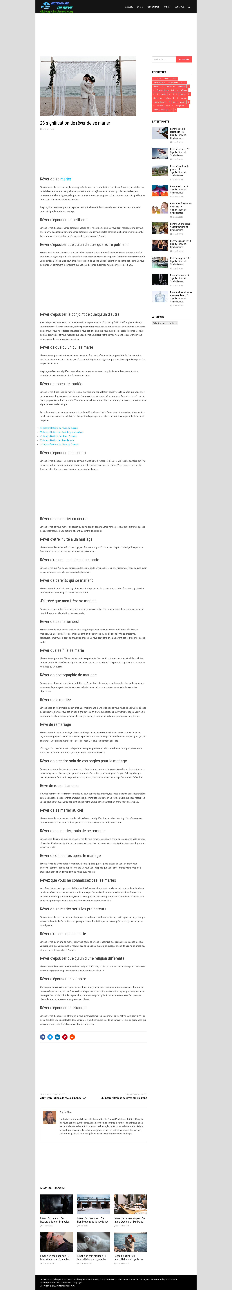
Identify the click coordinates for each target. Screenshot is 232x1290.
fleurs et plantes (162, 90)
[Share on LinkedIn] (57, 1037)
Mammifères (157, 98)
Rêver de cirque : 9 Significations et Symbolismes (179, 189)
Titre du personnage (160, 110)
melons (168, 98)
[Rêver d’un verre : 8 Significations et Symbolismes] (160, 275)
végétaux (179, 6)
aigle (159, 78)
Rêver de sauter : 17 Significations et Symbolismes (180, 152)
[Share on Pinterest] (65, 1037)
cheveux (156, 86)
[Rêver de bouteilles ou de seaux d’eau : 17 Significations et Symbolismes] (160, 292)
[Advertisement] (116, 32)
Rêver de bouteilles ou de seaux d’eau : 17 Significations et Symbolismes (181, 297)
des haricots (170, 86)
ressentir (160, 106)
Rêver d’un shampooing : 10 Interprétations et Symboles (54, 1257)
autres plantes (173, 82)
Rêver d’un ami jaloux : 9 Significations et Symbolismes (180, 226)
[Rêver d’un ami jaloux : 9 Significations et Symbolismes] (160, 224)
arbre (174, 78)
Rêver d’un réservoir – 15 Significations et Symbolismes (92, 1220)
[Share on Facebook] (42, 1037)
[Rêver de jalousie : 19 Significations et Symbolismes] (160, 241)
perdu (175, 102)
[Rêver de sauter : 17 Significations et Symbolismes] (160, 149)
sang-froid (180, 106)
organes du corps (159, 102)
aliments (167, 78)
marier (65, 179)
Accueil (129, 6)
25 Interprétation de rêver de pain (57, 440)
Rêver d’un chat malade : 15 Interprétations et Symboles (91, 1257)
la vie (140, 6)
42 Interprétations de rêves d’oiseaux (58, 436)
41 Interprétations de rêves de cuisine (59, 427)
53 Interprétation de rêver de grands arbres (61, 432)
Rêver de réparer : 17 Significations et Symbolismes (180, 261)
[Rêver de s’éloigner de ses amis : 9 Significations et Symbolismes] (160, 203)
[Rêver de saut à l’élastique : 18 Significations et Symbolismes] (160, 129)
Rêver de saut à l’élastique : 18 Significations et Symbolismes (178, 133)
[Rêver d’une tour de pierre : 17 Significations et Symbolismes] (160, 166)
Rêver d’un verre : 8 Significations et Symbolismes (179, 278)
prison (182, 102)
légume (182, 94)
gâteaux (184, 90)
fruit (172, 90)
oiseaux (184, 98)
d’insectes (181, 86)
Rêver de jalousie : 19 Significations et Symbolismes (180, 244)
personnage (153, 6)
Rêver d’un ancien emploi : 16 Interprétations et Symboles (129, 1220)
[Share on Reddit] (72, 1037)
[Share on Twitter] (50, 1037)
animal (167, 6)
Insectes (163, 94)
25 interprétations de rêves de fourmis (59, 444)
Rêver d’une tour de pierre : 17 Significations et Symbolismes (179, 171)
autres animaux (159, 82)
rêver (168, 106)
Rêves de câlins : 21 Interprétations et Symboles (128, 1257)
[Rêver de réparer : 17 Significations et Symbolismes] (160, 258)
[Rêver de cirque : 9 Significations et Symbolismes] (160, 186)
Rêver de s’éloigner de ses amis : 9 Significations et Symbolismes (181, 208)
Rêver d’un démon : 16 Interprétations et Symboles (54, 1220)
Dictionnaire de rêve (65, 1285)
